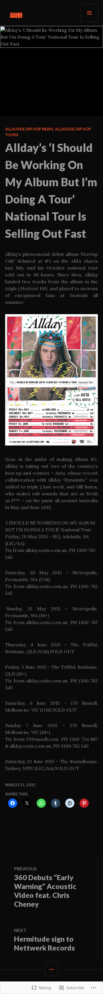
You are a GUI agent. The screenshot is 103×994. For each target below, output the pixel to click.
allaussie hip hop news (29, 129)
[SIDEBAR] (51, 969)
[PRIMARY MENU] (89, 13)
